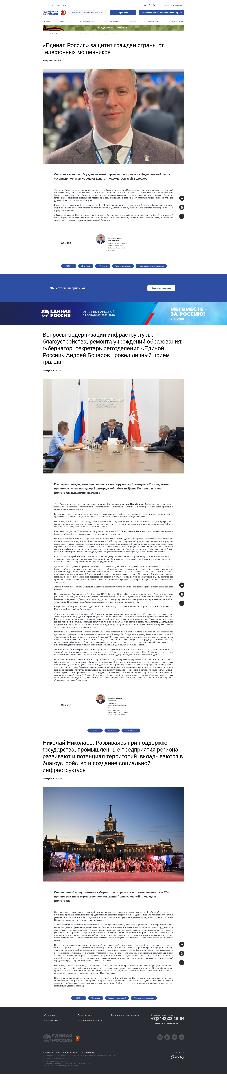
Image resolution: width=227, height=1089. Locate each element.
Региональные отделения (125, 1015)
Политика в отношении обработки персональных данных (67, 1063)
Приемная (134, 21)
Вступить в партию (176, 21)
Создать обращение (161, 288)
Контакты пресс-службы (90, 1020)
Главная (46, 34)
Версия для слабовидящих (173, 5)
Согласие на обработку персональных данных (62, 1066)
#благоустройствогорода (144, 998)
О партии (46, 21)
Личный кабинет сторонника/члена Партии (162, 12)
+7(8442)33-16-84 (167, 1018)
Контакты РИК (52, 1020)
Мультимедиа (153, 21)
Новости (73, 34)
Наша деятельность (87, 21)
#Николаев (95, 998)
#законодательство (123, 266)
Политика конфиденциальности (56, 1061)
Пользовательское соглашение (56, 1059)
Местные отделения (112, 21)
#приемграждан (130, 730)
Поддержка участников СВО (113, 28)
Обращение (123, 12)
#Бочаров (112, 730)
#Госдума (103, 266)
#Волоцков (85, 266)
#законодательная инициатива (151, 266)
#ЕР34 (68, 266)
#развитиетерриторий (117, 998)
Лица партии (65, 21)
